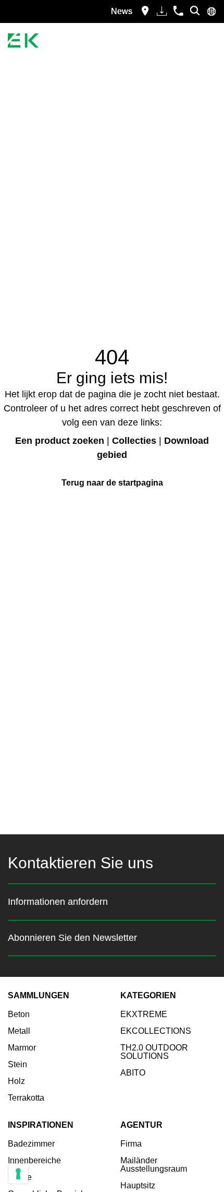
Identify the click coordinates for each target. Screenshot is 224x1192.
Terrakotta (26, 1097)
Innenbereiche (34, 1160)
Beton (19, 1014)
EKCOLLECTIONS (155, 1030)
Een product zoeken (59, 440)
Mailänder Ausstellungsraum (153, 1164)
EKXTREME (143, 1014)
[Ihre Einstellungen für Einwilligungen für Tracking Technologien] (18, 1174)
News (121, 11)
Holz (16, 1081)
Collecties (134, 440)
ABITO (132, 1072)
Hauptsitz (137, 1185)
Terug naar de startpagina (112, 482)
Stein (17, 1064)
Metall (19, 1030)
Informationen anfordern (58, 901)
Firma (131, 1143)
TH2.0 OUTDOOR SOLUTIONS (154, 1051)
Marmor (22, 1047)
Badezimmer (31, 1143)
